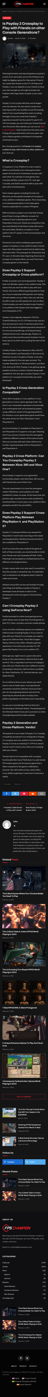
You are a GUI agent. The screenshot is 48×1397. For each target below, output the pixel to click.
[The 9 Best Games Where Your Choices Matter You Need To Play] (24, 878)
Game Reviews (9, 1286)
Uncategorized (8, 1298)
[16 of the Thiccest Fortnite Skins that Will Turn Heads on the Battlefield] (9, 1112)
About (14, 1366)
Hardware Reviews (11, 1290)
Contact (33, 1366)
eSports (7, 1274)
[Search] (44, 4)
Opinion (7, 1278)
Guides (5, 1266)
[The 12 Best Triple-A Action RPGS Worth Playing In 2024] (24, 916)
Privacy (23, 1366)
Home (4, 11)
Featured (6, 18)
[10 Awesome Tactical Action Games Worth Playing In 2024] (24, 1066)
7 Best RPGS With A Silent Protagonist (19, 1008)
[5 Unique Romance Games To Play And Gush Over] (24, 1028)
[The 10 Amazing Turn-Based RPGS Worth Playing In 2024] (24, 954)
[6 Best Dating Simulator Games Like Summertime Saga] (9, 1141)
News (4, 1270)
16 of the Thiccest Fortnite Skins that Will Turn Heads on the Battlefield (31, 1112)
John (11, 38)
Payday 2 (17, 784)
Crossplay (7, 784)
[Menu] (4, 4)
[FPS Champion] (24, 4)
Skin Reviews (9, 1294)
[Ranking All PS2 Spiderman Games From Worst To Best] (9, 1128)
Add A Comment (24, 1097)
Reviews (5, 1282)
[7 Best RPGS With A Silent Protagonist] (24, 992)
